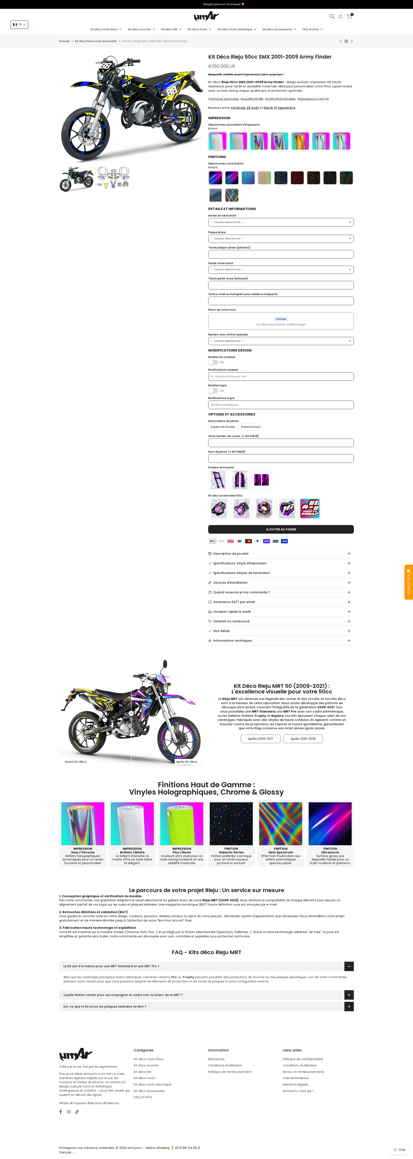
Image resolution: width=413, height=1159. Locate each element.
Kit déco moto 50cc (149, 1059)
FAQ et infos (143, 1097)
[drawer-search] (332, 16)
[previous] (67, 109)
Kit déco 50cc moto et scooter (96, 41)
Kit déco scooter (146, 1065)
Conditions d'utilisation (225, 1065)
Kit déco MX (142, 1072)
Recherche (216, 1059)
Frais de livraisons (296, 1078)
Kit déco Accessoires (149, 1091)
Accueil (64, 41)
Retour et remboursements (303, 1072)
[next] (196, 109)
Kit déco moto (144, 1078)
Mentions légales (295, 1084)
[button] (19, 25)
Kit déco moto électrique (152, 1084)
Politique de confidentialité (303, 1059)
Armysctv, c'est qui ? (298, 1091)
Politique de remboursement (229, 1072)
